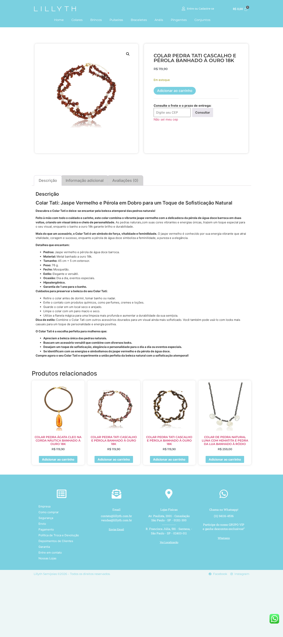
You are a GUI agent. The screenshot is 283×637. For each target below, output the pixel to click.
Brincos (96, 20)
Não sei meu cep (166, 119)
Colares (77, 20)
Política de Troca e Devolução (59, 535)
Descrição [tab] (48, 180)
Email (116, 509)
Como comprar (49, 512)
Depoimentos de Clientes (56, 541)
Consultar (202, 112)
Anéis (159, 20)
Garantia (44, 547)
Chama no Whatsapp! (223, 509)
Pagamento (46, 529)
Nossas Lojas (47, 558)
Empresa (44, 506)
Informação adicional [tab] (85, 180)
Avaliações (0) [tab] (125, 180)
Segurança (46, 518)
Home (59, 20)
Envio (42, 524)
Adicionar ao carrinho (174, 91)
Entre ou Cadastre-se (200, 9)
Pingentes (179, 20)
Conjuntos (202, 20)
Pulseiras (116, 20)
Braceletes (139, 20)
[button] (127, 54)
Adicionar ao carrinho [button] (58, 459)
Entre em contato (50, 552)
